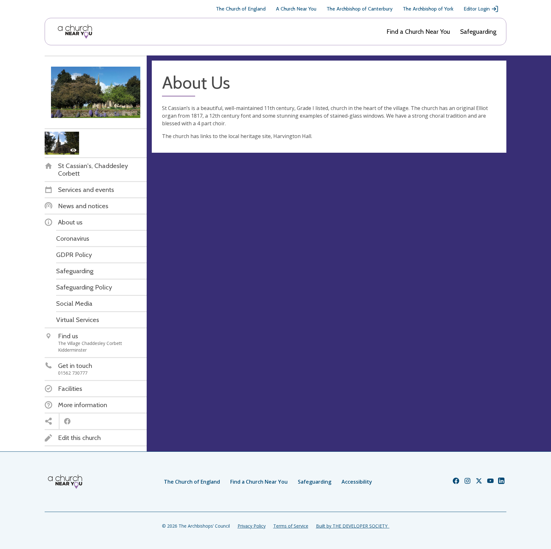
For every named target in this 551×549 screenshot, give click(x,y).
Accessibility (357, 481)
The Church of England (241, 9)
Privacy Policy (252, 526)
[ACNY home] (75, 32)
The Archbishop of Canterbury (360, 9)
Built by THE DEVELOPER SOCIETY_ (352, 526)
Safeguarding (478, 31)
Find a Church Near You (418, 31)
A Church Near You (296, 9)
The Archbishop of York (428, 9)
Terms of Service (290, 526)
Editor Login (477, 9)
